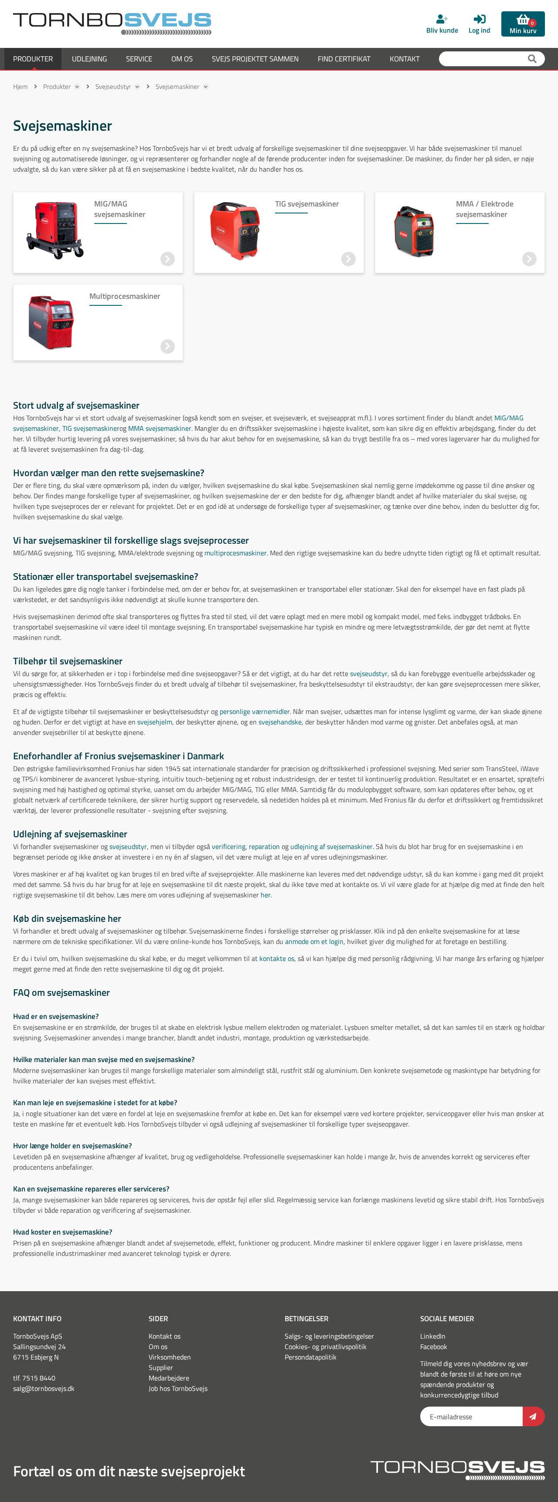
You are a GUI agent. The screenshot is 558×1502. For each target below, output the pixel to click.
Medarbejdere (169, 1378)
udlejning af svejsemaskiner (331, 846)
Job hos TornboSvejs (178, 1388)
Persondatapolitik (311, 1357)
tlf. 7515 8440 (34, 1378)
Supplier (161, 1367)
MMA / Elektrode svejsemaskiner (485, 209)
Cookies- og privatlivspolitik (326, 1346)
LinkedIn (433, 1336)
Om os (158, 1346)
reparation (264, 846)
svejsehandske (280, 722)
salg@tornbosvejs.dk (44, 1388)
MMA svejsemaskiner (159, 428)
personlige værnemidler (255, 711)
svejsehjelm (154, 722)
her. (266, 895)
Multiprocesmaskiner (124, 296)
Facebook (433, 1346)
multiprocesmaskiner (235, 553)
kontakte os (276, 958)
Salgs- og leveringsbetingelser (329, 1336)
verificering (228, 846)
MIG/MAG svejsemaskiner (120, 209)
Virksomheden (170, 1357)
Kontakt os (164, 1336)
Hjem (20, 86)
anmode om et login (314, 941)
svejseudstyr (369, 673)
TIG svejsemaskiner (307, 204)
